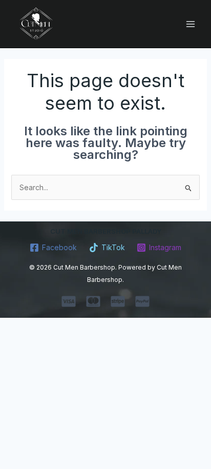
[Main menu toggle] (190, 23)
